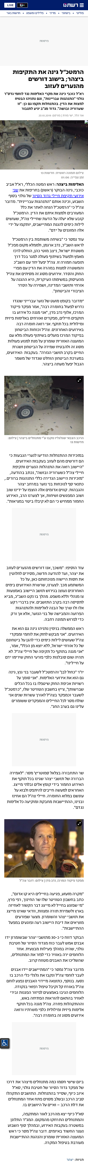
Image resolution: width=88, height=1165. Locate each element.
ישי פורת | (66, 115)
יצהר (70, 1160)
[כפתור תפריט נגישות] (4, 1043)
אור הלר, (78, 115)
